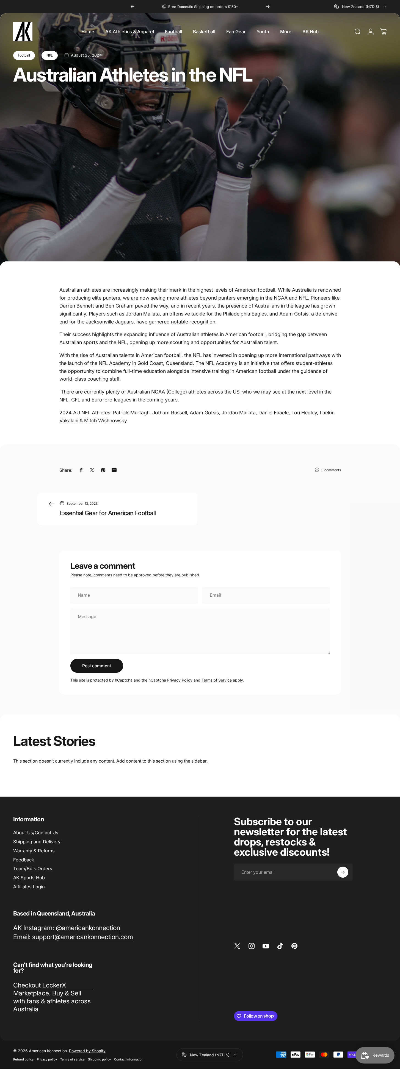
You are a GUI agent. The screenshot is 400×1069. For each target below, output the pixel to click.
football (24, 55)
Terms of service (72, 1059)
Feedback (23, 860)
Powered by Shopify (87, 1050)
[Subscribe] (342, 872)
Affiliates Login (29, 886)
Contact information (129, 1059)
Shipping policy (99, 1059)
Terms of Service (217, 680)
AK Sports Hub (29, 877)
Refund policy (23, 1059)
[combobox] (360, 6)
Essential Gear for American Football (108, 513)
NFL (49, 55)
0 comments (331, 470)
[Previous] (132, 6)
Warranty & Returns (34, 850)
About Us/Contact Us (35, 832)
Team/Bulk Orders (32, 868)
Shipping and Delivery (36, 841)
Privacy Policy (179, 680)
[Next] (268, 6)
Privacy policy (47, 1059)
